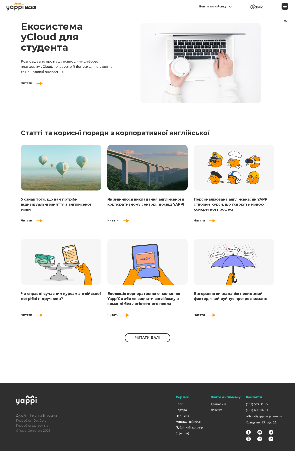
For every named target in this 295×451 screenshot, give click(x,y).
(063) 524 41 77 (257, 404)
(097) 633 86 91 (257, 410)
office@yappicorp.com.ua (264, 416)
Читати (27, 83)
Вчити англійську (213, 6)
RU (285, 21)
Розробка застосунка (32, 425)
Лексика (217, 410)
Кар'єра (181, 410)
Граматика (219, 404)
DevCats (40, 420)
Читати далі (147, 338)
